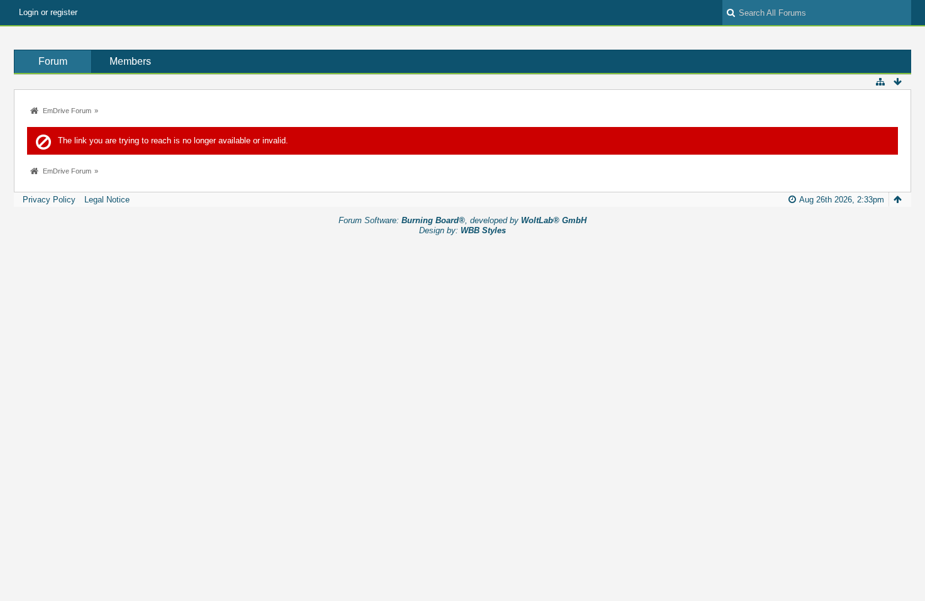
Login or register (48, 12)
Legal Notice (107, 199)
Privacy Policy (49, 199)
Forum (52, 61)
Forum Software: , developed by (462, 220)
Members (130, 61)
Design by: (462, 230)
